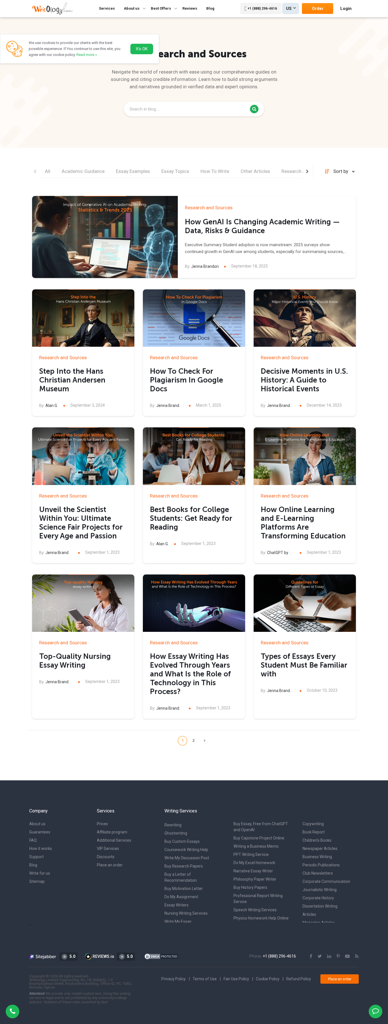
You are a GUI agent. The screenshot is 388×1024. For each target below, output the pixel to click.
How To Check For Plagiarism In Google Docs (186, 380)
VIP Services (108, 848)
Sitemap (37, 881)
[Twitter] (320, 956)
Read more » (86, 55)
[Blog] (357, 956)
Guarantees (39, 832)
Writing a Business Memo (256, 846)
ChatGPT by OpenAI (285, 552)
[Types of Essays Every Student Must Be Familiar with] (305, 603)
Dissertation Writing (320, 906)
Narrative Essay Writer (253, 871)
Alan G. (51, 405)
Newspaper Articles (320, 848)
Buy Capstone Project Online (258, 838)
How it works (40, 848)
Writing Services (180, 811)
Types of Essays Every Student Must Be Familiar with (304, 665)
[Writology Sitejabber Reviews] (43, 956)
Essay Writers (176, 905)
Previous (35, 171)
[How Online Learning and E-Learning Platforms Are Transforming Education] (305, 456)
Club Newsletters (318, 873)
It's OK (142, 48)
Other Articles (255, 171)
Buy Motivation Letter (183, 888)
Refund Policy (298, 979)
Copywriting (313, 824)
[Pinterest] (338, 956)
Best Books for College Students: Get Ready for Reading (191, 518)
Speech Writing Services (255, 910)
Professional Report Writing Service (258, 898)
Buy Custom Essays (182, 841)
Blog (210, 8)
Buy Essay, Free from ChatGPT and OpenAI (260, 827)
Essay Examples (133, 171)
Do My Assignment (181, 897)
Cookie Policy (267, 979)
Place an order (110, 865)
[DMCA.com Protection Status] (161, 956)
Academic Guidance (83, 171)
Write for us (39, 873)
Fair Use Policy (236, 979)
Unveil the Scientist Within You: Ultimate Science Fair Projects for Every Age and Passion (80, 522)
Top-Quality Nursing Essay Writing (75, 661)
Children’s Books (317, 840)
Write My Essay (177, 921)
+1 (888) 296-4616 (262, 9)
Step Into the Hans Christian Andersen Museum (72, 380)
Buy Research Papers (183, 866)
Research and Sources (209, 207)
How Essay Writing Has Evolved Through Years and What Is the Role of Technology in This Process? (190, 674)
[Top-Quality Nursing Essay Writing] (83, 603)
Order (318, 8)
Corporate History (318, 898)
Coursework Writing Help (186, 849)
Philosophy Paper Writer (254, 879)
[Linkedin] (329, 956)
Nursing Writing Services (186, 913)
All (47, 171)
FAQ (33, 840)
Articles (309, 914)
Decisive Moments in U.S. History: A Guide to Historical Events (304, 380)
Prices (102, 824)
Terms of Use (205, 979)
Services (107, 8)
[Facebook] (311, 956)
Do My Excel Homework (254, 862)
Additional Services (114, 840)
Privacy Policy (173, 979)
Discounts (105, 856)
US (289, 8)
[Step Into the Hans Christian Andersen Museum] (83, 318)
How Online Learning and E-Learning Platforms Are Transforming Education (303, 522)
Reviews (189, 8)
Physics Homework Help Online (261, 918)
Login (346, 8)
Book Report (314, 832)
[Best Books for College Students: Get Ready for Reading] (194, 456)
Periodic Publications (321, 865)
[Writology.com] (52, 8)
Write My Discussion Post (186, 858)
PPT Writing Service (251, 854)
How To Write (215, 171)
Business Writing (317, 856)
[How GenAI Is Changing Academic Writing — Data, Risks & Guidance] (105, 237)
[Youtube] (347, 956)
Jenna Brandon (205, 266)
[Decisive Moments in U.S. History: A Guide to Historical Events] (305, 318)
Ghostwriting (175, 833)
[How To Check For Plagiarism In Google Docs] (194, 318)
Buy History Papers (250, 887)
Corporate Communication (326, 881)
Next (307, 171)
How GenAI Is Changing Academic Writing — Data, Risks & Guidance (262, 226)
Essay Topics (175, 171)
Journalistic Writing (320, 889)
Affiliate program (112, 832)
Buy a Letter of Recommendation (180, 877)
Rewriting (173, 825)
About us (37, 824)
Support (36, 856)
